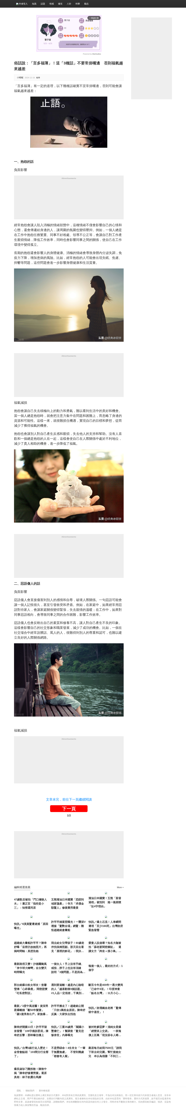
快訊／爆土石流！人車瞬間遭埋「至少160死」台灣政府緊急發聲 (106, 926)
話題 (43, 4)
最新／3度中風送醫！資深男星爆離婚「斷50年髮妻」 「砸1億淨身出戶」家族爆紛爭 (31, 1010)
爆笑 (60, 4)
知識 (34, 4)
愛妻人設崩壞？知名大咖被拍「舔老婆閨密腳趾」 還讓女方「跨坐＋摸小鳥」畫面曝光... (105, 947)
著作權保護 (44, 1090)
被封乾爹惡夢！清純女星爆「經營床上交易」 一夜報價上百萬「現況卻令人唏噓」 (105, 1031)
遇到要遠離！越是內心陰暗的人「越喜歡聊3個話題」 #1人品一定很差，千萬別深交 (68, 989)
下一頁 (69, 808)
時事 (78, 4)
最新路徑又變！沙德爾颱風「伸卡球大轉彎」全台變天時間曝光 (30, 968)
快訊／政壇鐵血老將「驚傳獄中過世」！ (105, 1010)
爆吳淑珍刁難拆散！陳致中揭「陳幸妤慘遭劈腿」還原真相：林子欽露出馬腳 (30, 1073)
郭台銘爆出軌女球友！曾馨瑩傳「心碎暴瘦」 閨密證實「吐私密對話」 (31, 989)
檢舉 (38, 78)
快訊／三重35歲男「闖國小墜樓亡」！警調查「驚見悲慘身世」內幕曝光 (67, 1031)
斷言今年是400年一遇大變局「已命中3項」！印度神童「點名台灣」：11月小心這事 (106, 989)
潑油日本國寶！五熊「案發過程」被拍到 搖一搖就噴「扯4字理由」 (105, 902)
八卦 (69, 4)
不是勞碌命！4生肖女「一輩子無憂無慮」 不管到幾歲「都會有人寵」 (68, 1052)
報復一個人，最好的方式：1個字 (106, 968)
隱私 (19, 1090)
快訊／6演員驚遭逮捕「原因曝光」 (31, 925)
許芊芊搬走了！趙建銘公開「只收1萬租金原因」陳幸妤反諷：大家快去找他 (68, 1010)
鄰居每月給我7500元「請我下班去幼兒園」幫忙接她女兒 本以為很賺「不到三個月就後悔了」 (105, 1052)
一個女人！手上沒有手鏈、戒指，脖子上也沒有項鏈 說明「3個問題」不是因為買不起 (68, 968)
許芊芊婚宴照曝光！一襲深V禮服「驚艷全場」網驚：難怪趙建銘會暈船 (68, 926)
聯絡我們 (30, 1090)
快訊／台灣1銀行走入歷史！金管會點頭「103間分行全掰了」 (31, 1052)
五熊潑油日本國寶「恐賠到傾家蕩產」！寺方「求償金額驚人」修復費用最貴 (67, 903)
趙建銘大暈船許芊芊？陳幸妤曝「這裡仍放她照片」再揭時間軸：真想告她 (30, 947)
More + (120, 887)
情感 (51, 4)
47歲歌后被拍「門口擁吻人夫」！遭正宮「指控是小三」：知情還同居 (30, 903)
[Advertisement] (69, 200)
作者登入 (23, 4)
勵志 (86, 4)
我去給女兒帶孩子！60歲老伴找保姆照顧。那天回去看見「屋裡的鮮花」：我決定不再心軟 (67, 947)
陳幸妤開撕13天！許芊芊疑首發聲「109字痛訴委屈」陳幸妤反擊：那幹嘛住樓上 (31, 1031)
